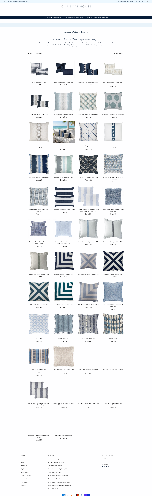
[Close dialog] (105, 233)
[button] (60, 246)
